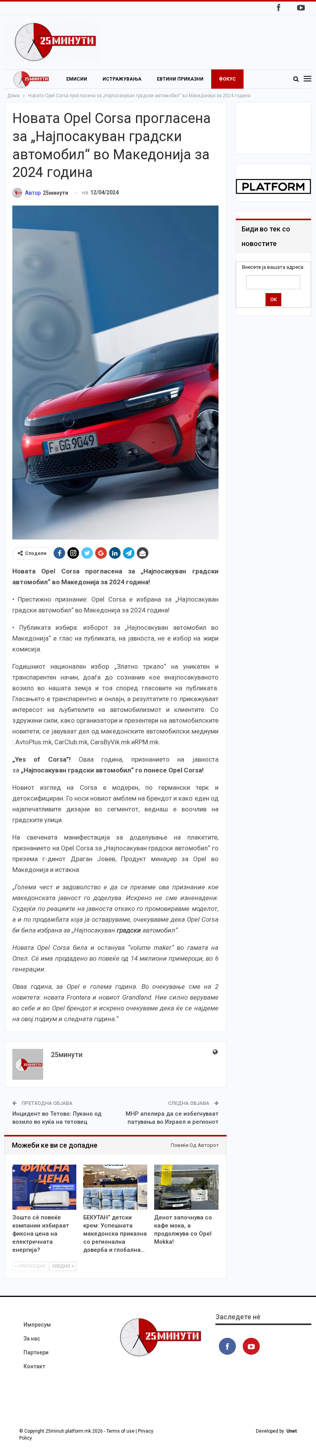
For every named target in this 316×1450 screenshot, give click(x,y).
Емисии (76, 79)
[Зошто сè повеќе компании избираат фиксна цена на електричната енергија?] (44, 1187)
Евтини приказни (180, 79)
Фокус (227, 79)
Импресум (37, 1325)
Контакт (34, 1366)
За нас (32, 1338)
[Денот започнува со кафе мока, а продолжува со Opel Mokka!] (186, 1187)
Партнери (36, 1352)
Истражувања (122, 79)
